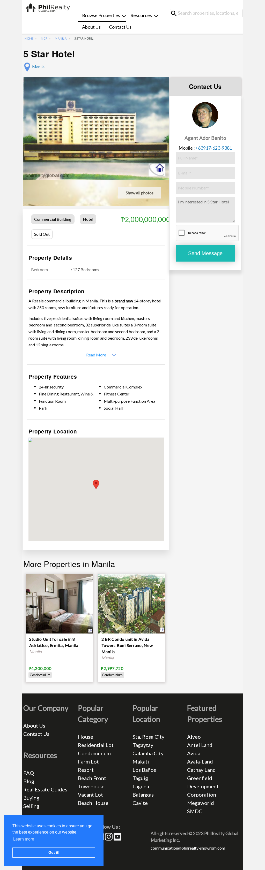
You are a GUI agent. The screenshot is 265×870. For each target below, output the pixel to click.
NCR (44, 38)
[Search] (176, 13)
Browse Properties (101, 15)
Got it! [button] (54, 852)
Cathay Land (201, 770)
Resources (141, 15)
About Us (91, 27)
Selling (31, 806)
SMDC (194, 811)
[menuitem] (102, 16)
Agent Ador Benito (205, 138)
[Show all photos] (96, 127)
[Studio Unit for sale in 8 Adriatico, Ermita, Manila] (59, 603)
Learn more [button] (23, 839)
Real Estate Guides (45, 789)
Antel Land (199, 745)
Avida (193, 753)
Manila (61, 38)
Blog (28, 781)
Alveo (194, 737)
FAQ (28, 773)
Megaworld (200, 803)
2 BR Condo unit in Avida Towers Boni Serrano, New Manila (127, 645)
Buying (31, 798)
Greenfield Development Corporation (203, 786)
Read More (96, 354)
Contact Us (120, 27)
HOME (29, 38)
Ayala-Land (200, 761)
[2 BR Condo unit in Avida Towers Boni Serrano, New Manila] (131, 603)
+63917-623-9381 (213, 148)
